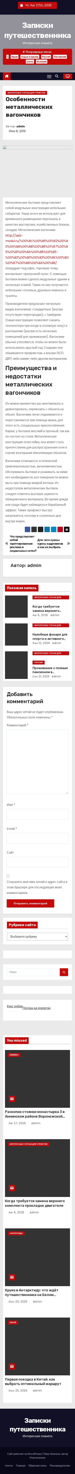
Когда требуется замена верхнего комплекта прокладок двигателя (35, 1203)
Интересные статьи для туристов (26, 92)
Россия (46, 56)
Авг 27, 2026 (18, 1123)
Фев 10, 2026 (41, 643)
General (14, 1054)
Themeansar (37, 1458)
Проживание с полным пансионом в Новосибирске (50, 672)
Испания (42, 61)
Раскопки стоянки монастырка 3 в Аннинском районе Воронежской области (35, 1116)
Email (12, 828)
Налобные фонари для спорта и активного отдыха (49, 639)
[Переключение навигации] (49, 76)
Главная (20, 1465)
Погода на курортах (36, 1008)
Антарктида (16, 1233)
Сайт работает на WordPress (24, 1454)
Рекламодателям (60, 1465)
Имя (11, 805)
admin (20, 126)
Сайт (10, 852)
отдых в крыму (29, 56)
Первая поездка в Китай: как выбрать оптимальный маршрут (33, 1381)
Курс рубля (14, 1006)
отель (30, 61)
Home (9, 1465)
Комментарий (17, 725)
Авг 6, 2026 (40, 615)
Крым (14, 56)
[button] (57, 76)
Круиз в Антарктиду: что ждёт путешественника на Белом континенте (31, 1295)
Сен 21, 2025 (40, 676)
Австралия (60, 56)
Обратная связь (37, 1465)
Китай (13, 1322)
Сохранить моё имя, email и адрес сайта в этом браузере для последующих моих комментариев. (37, 887)
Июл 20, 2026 (18, 1302)
